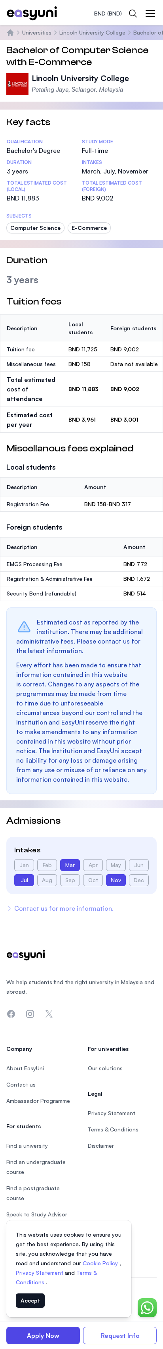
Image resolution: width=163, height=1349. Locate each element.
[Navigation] (150, 13)
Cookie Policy (101, 1263)
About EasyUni (25, 1068)
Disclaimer (101, 1145)
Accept (30, 1300)
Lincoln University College (92, 32)
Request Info (120, 1335)
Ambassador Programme (38, 1100)
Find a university (27, 1145)
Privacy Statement (40, 1272)
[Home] (10, 33)
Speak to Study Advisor (36, 1214)
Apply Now (43, 1335)
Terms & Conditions (113, 1129)
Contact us (21, 1084)
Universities (36, 32)
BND (108, 13)
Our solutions (105, 1068)
